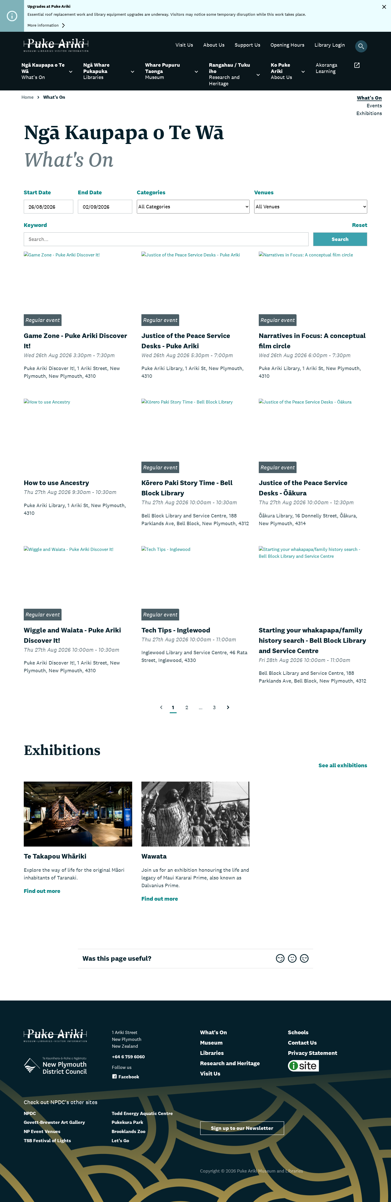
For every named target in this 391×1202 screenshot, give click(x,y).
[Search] (361, 46)
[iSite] (303, 1070)
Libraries (212, 1053)
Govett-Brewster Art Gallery (54, 1122)
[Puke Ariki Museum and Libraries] (56, 50)
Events (374, 105)
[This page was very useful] (280, 959)
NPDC (30, 1113)
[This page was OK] (292, 959)
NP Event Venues (42, 1131)
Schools (298, 1032)
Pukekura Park (127, 1122)
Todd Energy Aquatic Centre (142, 1113)
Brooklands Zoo (128, 1131)
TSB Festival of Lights (47, 1141)
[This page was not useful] (304, 959)
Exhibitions (369, 113)
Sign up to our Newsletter (242, 1128)
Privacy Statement (312, 1053)
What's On (213, 1032)
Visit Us (210, 1073)
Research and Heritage (230, 1063)
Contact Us (302, 1042)
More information (43, 25)
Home (28, 97)
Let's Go (120, 1141)
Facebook (129, 1077)
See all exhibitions (343, 765)
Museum (211, 1042)
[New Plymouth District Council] (55, 1066)
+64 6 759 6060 (128, 1057)
